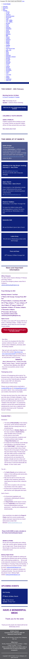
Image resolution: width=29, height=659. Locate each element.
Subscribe (5, 6)
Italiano (7, 42)
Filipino (8, 77)
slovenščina (8, 70)
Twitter (6, 4)
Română (8, 58)
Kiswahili (8, 62)
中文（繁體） (9, 21)
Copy (23, 1)
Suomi (7, 30)
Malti (7, 51)
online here (15, 171)
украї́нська (8, 79)
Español (8, 60)
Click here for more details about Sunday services (14, 108)
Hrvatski (8, 23)
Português (8, 55)
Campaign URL (4, 1)
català (7, 18)
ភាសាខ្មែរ (8, 45)
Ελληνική (8, 34)
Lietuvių (8, 66)
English (8, 12)
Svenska (8, 63)
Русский (8, 59)
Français (8, 31)
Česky (7, 24)
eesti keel (8, 27)
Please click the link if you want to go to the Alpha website (14, 330)
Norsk (7, 52)
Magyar (8, 36)
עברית (7, 64)
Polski (7, 54)
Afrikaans (8, 14)
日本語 (8, 43)
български (8, 17)
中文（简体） (9, 20)
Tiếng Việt (8, 80)
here (20, 156)
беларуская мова (10, 16)
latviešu (8, 67)
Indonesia (8, 39)
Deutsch (8, 32)
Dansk (7, 26)
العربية (7, 13)
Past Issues (5, 7)
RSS (4, 9)
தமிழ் (7, 73)
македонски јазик (10, 48)
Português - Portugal (11, 56)
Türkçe (7, 76)
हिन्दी (7, 35)
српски (8, 71)
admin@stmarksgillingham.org (13, 194)
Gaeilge (8, 38)
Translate (5, 10)
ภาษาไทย (8, 74)
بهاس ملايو (8, 50)
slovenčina (8, 69)
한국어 (8, 47)
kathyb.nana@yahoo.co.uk (15, 522)
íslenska (8, 41)
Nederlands (8, 28)
